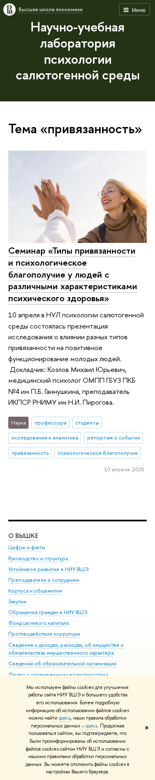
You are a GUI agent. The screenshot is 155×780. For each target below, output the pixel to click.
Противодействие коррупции (44, 633)
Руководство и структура (38, 558)
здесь (65, 718)
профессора (51, 422)
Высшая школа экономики (51, 9)
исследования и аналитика (45, 437)
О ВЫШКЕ (23, 535)
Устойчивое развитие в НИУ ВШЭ (48, 569)
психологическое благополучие (98, 452)
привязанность (30, 452)
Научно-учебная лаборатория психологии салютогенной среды (78, 50)
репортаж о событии (113, 437)
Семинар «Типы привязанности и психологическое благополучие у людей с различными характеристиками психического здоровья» (72, 274)
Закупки (17, 601)
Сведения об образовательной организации (62, 663)
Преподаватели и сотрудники (43, 579)
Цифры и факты (26, 547)
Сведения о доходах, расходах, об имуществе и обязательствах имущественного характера (66, 649)
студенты (87, 422)
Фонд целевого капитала (38, 622)
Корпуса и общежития (35, 590)
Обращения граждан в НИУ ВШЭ (48, 612)
